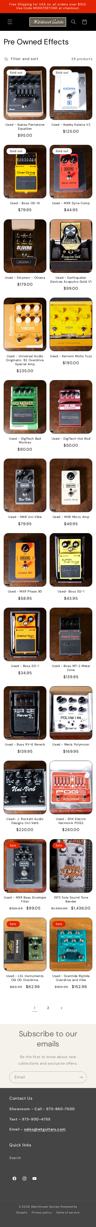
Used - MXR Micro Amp (71, 517)
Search (15, 1158)
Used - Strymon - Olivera (25, 278)
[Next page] (61, 1008)
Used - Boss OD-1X (25, 203)
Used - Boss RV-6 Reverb (25, 744)
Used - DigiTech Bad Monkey (25, 441)
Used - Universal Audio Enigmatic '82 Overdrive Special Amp (25, 360)
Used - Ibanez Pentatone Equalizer (25, 127)
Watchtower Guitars (45, 1207)
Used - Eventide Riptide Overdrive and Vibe (70, 978)
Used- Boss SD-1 (71, 591)
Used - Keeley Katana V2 (70, 125)
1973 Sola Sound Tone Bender (71, 899)
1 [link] (34, 1008)
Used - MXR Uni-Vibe (25, 517)
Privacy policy (41, 1212)
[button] (9, 22)
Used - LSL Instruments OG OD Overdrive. (25, 978)
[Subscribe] (81, 1077)
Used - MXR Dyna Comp (71, 203)
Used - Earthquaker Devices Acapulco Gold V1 (71, 280)
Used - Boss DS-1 (25, 666)
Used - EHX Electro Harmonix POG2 (71, 821)
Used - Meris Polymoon (70, 744)
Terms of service (68, 1212)
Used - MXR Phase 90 (25, 591)
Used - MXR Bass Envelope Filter (25, 899)
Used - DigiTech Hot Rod (71, 439)
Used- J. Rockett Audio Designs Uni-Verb (25, 821)
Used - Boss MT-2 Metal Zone (71, 668)
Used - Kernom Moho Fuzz (71, 356)
